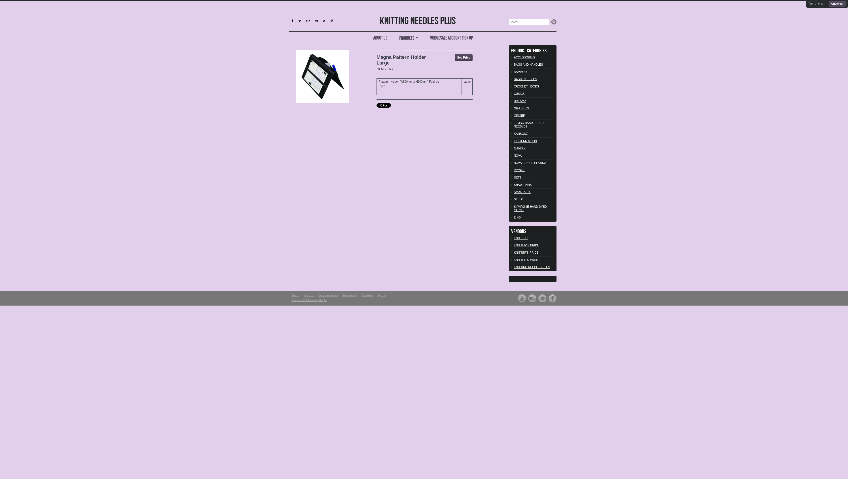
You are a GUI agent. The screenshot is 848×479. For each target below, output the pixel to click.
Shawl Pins (523, 184)
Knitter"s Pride (526, 245)
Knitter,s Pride (526, 260)
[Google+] (308, 21)
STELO (518, 199)
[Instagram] (332, 21)
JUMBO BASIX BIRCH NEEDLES (528, 124)
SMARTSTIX (522, 192)
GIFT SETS (521, 108)
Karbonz (521, 133)
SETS (518, 177)
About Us (380, 38)
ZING (517, 217)
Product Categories (529, 51)
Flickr (532, 298)
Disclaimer (367, 295)
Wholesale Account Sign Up (451, 38)
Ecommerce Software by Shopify (309, 300)
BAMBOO (520, 72)
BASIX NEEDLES (525, 79)
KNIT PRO (521, 238)
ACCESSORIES (524, 57)
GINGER (519, 115)
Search (295, 295)
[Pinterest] (316, 21)
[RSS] (324, 21)
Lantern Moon (525, 141)
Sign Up (381, 295)
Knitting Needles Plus (418, 21)
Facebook (552, 298)
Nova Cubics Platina (530, 163)
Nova (518, 155)
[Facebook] (292, 21)
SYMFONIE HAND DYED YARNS (530, 208)
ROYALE (519, 170)
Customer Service (328, 295)
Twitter (542, 298)
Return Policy (350, 295)
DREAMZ (520, 101)
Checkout (837, 3)
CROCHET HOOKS (526, 86)
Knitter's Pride (385, 68)
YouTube (522, 298)
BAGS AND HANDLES (528, 64)
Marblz (520, 148)
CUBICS (519, 93)
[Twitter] (299, 21)
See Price (463, 57)
